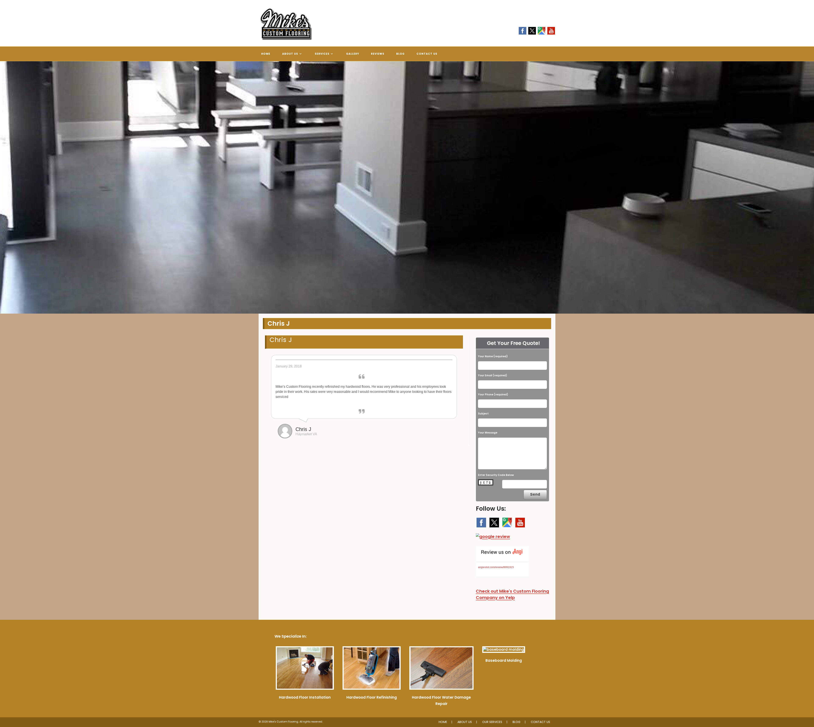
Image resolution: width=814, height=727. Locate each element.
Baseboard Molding (503, 660)
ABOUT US (464, 722)
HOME (443, 722)
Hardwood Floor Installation (305, 697)
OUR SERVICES (492, 722)
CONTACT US (540, 722)
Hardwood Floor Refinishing (371, 697)
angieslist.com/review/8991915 (496, 567)
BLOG (516, 722)
